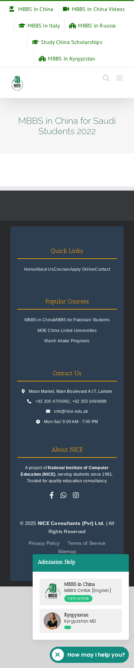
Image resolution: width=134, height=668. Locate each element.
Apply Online (82, 269)
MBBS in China (39, 319)
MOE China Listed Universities (67, 330)
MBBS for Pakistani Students (81, 319)
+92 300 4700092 (52, 401)
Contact (102, 269)
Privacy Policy (44, 543)
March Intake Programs (66, 340)
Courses (62, 269)
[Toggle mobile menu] (120, 78)
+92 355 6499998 (89, 401)
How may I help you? (96, 655)
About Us (45, 269)
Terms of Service (86, 543)
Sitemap (67, 551)
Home (30, 269)
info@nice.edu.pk (71, 411)
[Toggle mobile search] (106, 78)
